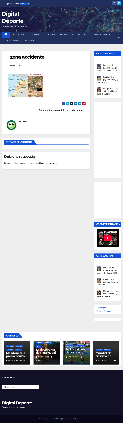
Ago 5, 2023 (103, 360)
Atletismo (10, 346)
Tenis (38, 346)
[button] (119, 38)
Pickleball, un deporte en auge (75, 352)
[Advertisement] (110, 139)
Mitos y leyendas (102, 35)
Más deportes (80, 346)
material (29, 41)
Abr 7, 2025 (13, 360)
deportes (10, 350)
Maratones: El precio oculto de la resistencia (15, 357)
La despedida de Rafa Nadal (46, 351)
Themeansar (79, 419)
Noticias (18, 350)
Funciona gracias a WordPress (50, 419)
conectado (27, 163)
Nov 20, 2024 (43, 357)
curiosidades (11, 41)
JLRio (24, 121)
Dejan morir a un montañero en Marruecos (61, 110)
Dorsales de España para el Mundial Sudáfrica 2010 (107, 68)
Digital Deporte (17, 402)
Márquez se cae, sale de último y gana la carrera (107, 91)
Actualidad (19, 35)
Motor (82, 35)
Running (35, 35)
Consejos (19, 346)
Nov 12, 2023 (73, 357)
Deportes (65, 35)
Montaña (50, 35)
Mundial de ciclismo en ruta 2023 (103, 356)
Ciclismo (99, 350)
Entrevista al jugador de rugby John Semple (107, 79)
